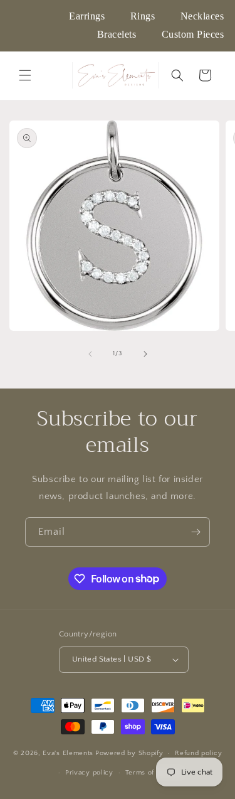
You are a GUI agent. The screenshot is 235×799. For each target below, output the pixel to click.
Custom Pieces (193, 34)
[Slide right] (145, 354)
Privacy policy (89, 772)
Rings (142, 16)
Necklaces (202, 16)
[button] (25, 75)
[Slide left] (90, 354)
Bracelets (117, 34)
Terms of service (153, 772)
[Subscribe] (195, 532)
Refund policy (198, 753)
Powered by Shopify (129, 753)
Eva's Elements (68, 753)
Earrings (87, 16)
